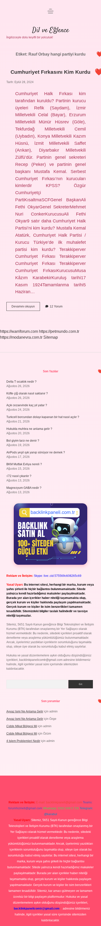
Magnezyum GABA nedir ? (23, 488)
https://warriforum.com (19, 331)
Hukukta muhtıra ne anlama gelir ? (29, 429)
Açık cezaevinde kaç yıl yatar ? (26, 405)
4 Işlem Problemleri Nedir (23, 741)
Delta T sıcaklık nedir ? (21, 381)
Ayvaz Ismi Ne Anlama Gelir (24, 711)
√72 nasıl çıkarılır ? (18, 476)
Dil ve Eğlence (50, 30)
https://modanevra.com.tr (21, 337)
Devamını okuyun (26, 307)
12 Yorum (56, 306)
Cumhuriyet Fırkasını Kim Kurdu (50, 72)
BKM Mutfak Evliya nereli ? (24, 464)
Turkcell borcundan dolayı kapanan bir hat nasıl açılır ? (42, 417)
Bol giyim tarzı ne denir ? (22, 440)
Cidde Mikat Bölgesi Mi (21, 726)
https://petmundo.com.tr (59, 331)
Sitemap (50, 337)
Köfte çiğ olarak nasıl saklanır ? (27, 393)
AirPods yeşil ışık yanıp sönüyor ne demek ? (35, 452)
